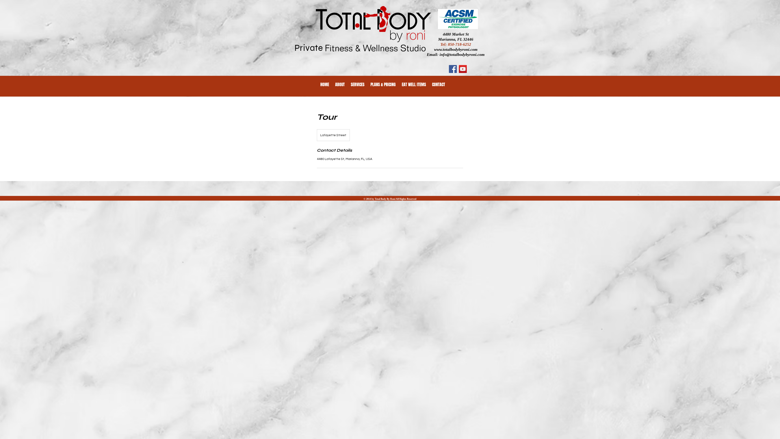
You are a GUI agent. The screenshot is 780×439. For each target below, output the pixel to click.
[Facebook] (453, 69)
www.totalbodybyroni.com (456, 49)
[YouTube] (463, 69)
